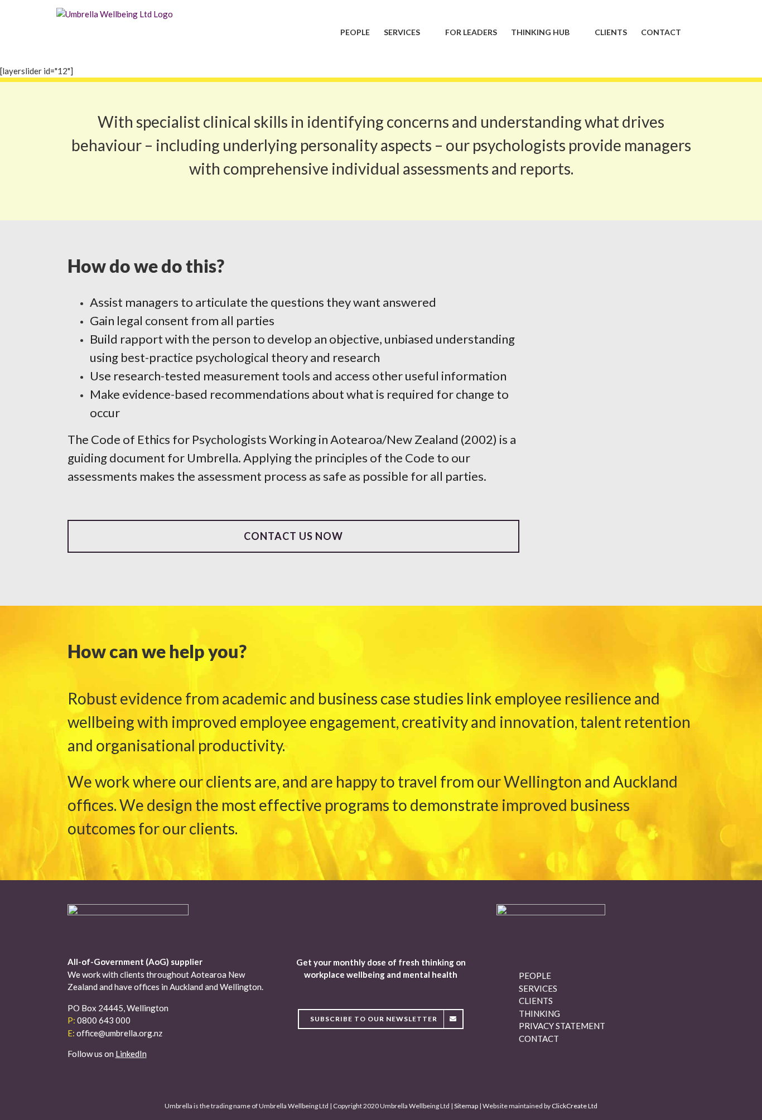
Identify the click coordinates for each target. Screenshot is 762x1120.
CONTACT (539, 1039)
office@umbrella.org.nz (119, 1033)
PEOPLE (535, 976)
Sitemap (466, 1106)
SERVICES (538, 988)
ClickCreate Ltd (574, 1106)
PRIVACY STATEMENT (562, 1026)
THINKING (539, 1013)
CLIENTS (536, 1001)
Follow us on (107, 1054)
